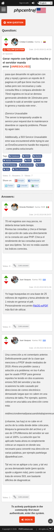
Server (41, 165)
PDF (29, 160)
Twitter (10, 186)
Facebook (35, 180)
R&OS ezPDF (40, 305)
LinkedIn (23, 186)
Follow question (15, 50)
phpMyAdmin (27, 165)
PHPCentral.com (26, 529)
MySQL (38, 156)
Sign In (29, 519)
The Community (21, 169)
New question (15, 22)
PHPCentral (33, 2)
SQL (7, 169)
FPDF (27, 156)
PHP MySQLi (11, 165)
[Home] (3, 3)
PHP (38, 160)
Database (15, 156)
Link (36, 186)
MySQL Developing (14, 160)
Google (21, 180)
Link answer (23, 266)
